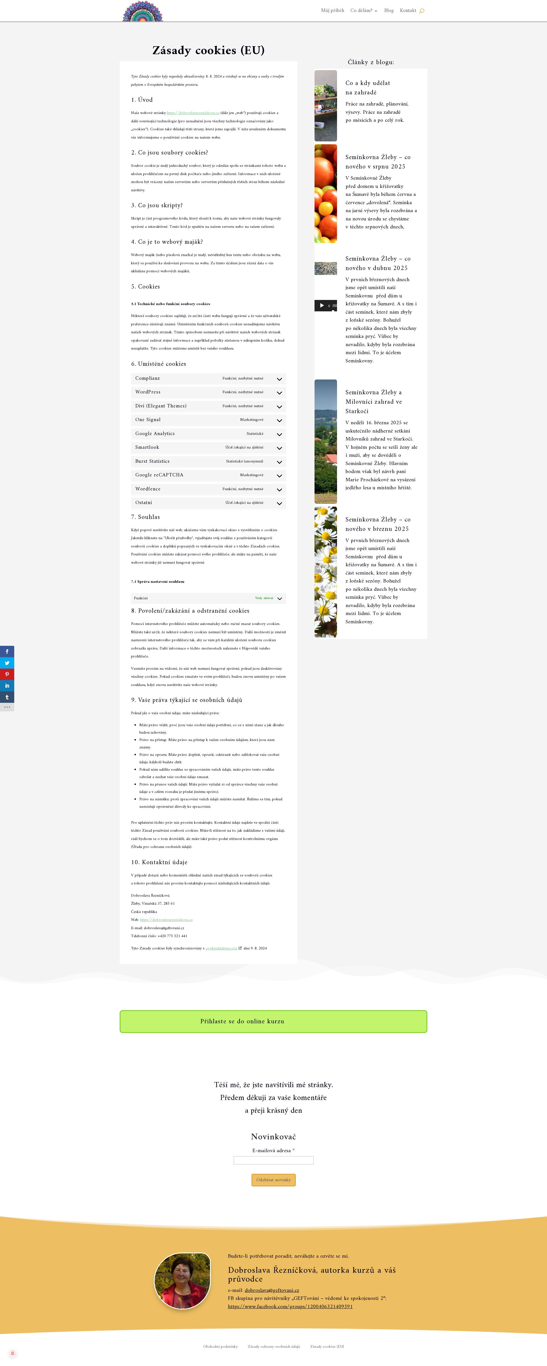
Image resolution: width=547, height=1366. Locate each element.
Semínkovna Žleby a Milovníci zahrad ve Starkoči (374, 402)
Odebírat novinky (273, 1180)
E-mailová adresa (271, 1151)
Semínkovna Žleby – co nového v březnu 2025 (378, 524)
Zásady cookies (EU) (327, 1347)
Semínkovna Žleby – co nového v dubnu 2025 (378, 263)
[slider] (335, 305)
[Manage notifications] (12, 1353)
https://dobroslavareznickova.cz (193, 113)
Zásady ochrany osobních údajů (274, 1347)
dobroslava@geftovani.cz (272, 1290)
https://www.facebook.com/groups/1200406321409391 (290, 1307)
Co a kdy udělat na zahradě (368, 88)
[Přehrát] (322, 305)
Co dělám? (361, 10)
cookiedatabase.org (221, 948)
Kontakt (408, 10)
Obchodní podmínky (220, 1347)
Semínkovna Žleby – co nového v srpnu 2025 (378, 162)
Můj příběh (332, 10)
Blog (389, 10)
